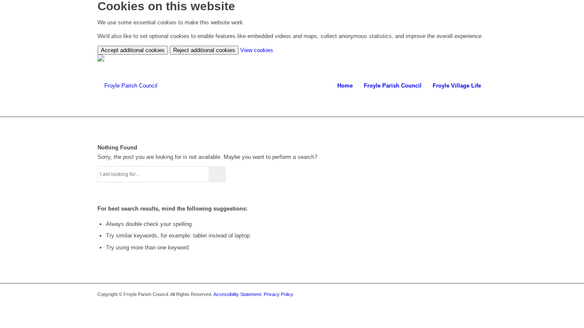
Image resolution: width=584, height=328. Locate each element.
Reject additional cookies (204, 50)
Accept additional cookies (133, 50)
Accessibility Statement (237, 294)
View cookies (256, 50)
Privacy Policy (278, 294)
